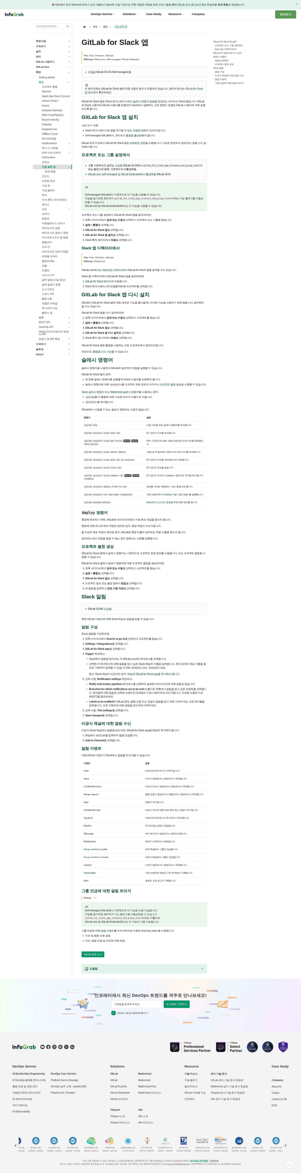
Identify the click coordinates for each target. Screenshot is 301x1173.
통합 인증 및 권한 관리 (24, 1086)
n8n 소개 (143, 1116)
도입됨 (91, 72)
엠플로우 (47, 242)
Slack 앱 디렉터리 (112, 270)
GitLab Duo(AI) (118, 1086)
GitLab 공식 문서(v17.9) (190, 4)
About (39, 354)
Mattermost (144, 1080)
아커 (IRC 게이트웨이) (54, 199)
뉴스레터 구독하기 (176, 1004)
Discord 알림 (49, 138)
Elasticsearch (49, 143)
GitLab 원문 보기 (93, 954)
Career (275, 1093)
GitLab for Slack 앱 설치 (225, 41)
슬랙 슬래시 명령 (51, 284)
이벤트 (99, 619)
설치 (38, 51)
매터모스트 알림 (51, 228)
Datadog (46, 124)
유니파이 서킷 (50, 308)
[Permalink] (141, 117)
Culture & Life (279, 1099)
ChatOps (167, 494)
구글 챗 (46, 185)
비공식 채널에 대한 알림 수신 (229, 75)
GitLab (114, 1080)
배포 (148, 486)
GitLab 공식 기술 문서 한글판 (227, 1080)
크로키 (45, 214)
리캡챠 (45, 270)
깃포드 (45, 176)
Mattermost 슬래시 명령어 (124, 392)
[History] (95, 898)
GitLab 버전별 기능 (195, 1092)
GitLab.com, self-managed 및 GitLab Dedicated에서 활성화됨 (122, 174)
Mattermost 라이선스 (149, 1092)
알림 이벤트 (107, 930)
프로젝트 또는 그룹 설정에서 (229, 45)
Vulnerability (90, 873)
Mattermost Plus (147, 1086)
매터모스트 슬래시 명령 (55, 232)
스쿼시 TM (48, 294)
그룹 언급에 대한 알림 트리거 (229, 83)
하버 (44, 195)
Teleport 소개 (117, 1116)
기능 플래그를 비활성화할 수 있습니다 (135, 914)
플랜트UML (48, 261)
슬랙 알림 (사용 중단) (53, 280)
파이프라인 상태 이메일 (55, 251)
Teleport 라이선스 (120, 1122)
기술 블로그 (191, 1080)
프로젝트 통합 (50, 86)
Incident (88, 865)
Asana (45, 105)
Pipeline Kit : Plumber (63, 1092)
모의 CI (46, 247)
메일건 (45, 218)
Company (277, 1080)
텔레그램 (47, 298)
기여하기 (41, 344)
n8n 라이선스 (145, 1122)
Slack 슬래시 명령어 (93, 392)
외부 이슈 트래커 (51, 152)
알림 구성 (219, 71)
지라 (44, 209)
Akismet (46, 91)
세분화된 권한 (137, 143)
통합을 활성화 (134, 135)
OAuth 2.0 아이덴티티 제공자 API (54, 333)
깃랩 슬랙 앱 (49, 166)
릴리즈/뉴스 (191, 1086)
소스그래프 (48, 289)
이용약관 (214, 1160)
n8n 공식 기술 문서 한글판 (225, 1099)
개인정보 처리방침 (199, 1160)
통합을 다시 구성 (102, 351)
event (134, 659)
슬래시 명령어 (220, 56)
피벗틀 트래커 (50, 256)
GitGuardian (48, 157)
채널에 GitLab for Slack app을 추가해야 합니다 (153, 674)
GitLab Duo (42, 67)
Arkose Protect (50, 101)
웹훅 (41, 317)
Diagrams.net (49, 129)
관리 (38, 56)
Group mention (91, 849)
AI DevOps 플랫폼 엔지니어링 (29, 1080)
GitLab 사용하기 (45, 61)
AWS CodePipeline (52, 115)
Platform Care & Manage (64, 1080)
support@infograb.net (179, 1164)
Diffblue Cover (50, 134)
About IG (276, 1086)
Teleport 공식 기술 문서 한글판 (228, 1092)
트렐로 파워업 (50, 303)
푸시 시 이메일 (50, 148)
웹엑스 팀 (47, 313)
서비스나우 (48, 275)
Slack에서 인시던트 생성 (158, 502)
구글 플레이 (48, 190)
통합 (41, 82)
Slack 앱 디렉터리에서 (226, 49)
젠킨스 (45, 204)
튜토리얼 (41, 41)
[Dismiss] (297, 4)
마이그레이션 (19, 1105)
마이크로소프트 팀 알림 (55, 237)
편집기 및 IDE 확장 (49, 339)
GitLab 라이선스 (119, 1099)
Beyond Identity (50, 119)
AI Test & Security (22, 1099)
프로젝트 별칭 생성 (170, 384)
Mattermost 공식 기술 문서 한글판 (229, 1086)
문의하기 (285, 14)
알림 (151, 101)
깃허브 (45, 162)
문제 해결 (50, 171)
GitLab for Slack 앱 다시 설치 (227, 53)
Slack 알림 (218, 68)
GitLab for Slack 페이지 (98, 281)
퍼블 (44, 265)
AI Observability (21, 1111)
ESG (274, 1105)
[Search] (66, 26)
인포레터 (190, 1099)
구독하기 (41, 46)
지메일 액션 (48, 181)
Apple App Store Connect (56, 96)
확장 (38, 72)
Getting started (47, 77)
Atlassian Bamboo (52, 110)
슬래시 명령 (139, 101)
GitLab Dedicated (120, 1092)
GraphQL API (46, 327)
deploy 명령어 (222, 60)
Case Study (280, 1066)
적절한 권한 (139, 130)
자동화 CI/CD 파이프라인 (26, 1092)
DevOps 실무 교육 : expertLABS (69, 1086)
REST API (44, 322)
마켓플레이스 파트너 (53, 223)
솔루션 (39, 349)
